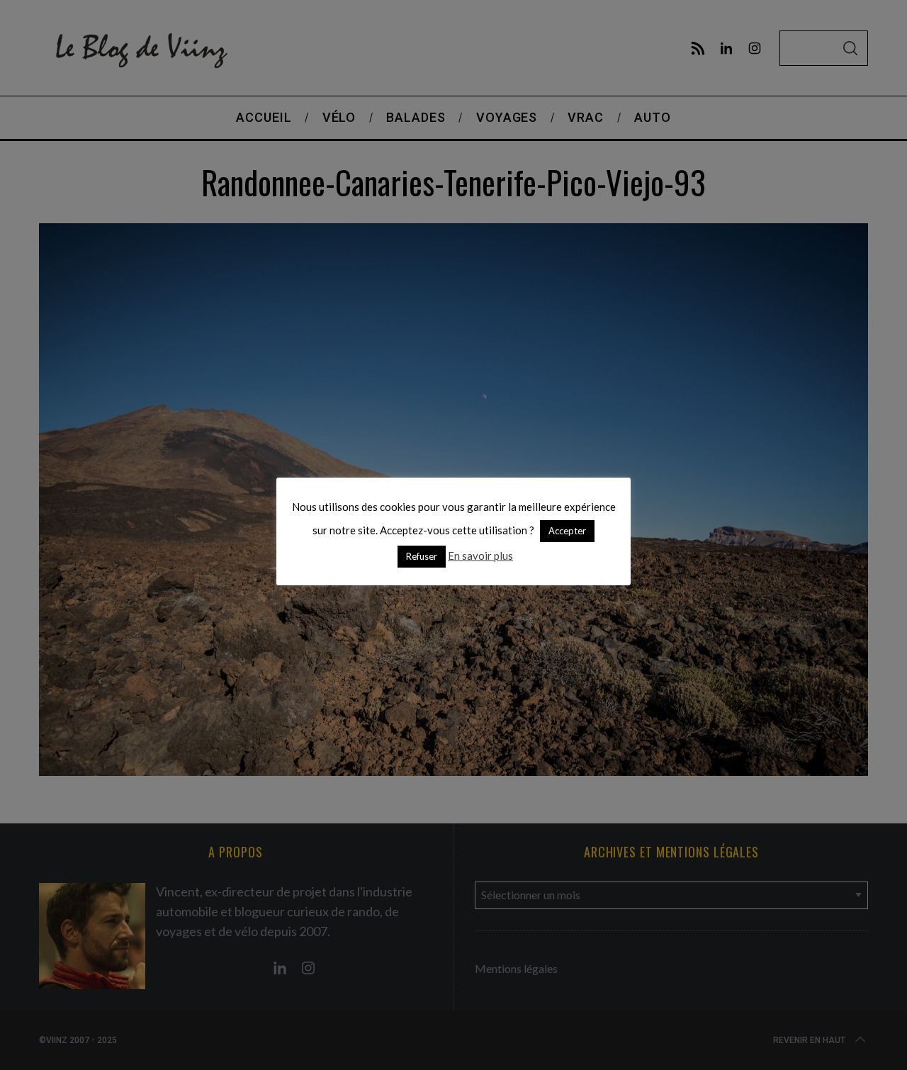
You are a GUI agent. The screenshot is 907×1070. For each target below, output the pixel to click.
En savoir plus (480, 555)
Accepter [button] (567, 530)
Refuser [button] (421, 556)
